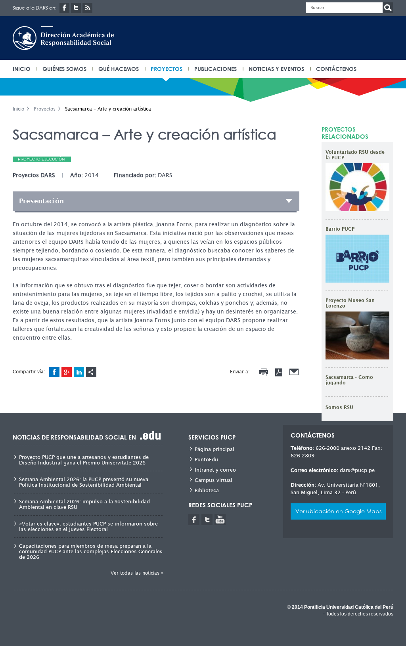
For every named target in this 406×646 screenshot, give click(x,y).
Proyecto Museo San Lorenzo (350, 303)
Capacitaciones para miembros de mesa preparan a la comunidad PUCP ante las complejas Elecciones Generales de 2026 (91, 551)
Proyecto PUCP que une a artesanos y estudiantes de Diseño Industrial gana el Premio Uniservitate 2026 (84, 460)
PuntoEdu (206, 460)
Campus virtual (213, 480)
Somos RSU (339, 407)
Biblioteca (207, 490)
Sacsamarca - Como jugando (349, 380)
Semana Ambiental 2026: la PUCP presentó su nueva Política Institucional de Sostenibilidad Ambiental (83, 482)
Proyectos (166, 68)
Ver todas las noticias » (137, 573)
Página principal (214, 449)
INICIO (22, 68)
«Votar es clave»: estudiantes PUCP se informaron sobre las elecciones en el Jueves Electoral (88, 526)
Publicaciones (215, 68)
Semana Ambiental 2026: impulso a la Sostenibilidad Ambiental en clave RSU (84, 504)
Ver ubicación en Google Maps (338, 511)
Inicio (18, 109)
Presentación (41, 201)
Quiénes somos (64, 68)
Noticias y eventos (276, 68)
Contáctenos (336, 68)
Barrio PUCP (340, 229)
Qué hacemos (118, 68)
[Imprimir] (264, 372)
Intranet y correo (215, 470)
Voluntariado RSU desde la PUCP (355, 155)
